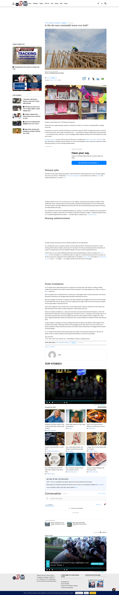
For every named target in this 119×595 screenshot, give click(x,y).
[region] (75, 513)
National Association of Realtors (94, 139)
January (99, 175)
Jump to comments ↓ (50, 346)
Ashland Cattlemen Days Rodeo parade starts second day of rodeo (31, 116)
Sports (41, 3)
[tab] (49, 504)
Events (56, 3)
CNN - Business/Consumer (62, 342)
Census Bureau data (91, 214)
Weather (35, 3)
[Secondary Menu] (15, 3)
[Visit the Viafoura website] (103, 532)
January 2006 (86, 256)
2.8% (64, 177)
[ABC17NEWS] (21, 3)
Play (61, 3)
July (47, 291)
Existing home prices (50, 139)
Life (52, 3)
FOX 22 (47, 3)
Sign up (103, 493)
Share (65, 3)
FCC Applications (50, 579)
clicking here (100, 484)
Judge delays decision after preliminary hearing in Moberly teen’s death (31, 131)
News (29, 3)
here (76, 487)
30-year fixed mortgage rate (73, 175)
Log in (99, 493)
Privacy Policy (50, 575)
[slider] (75, 119)
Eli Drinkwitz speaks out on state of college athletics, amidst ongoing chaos (31, 108)
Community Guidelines (43, 577)
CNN (47, 77)
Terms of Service (41, 575)
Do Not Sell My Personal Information (46, 581)
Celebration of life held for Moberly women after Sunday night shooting (31, 101)
